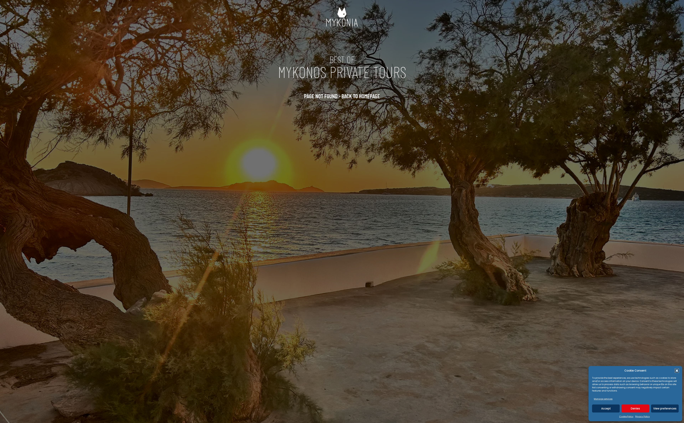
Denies (635, 408)
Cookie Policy (626, 416)
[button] (677, 370)
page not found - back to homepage (342, 96)
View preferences (665, 408)
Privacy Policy (642, 416)
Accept (606, 408)
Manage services (603, 398)
